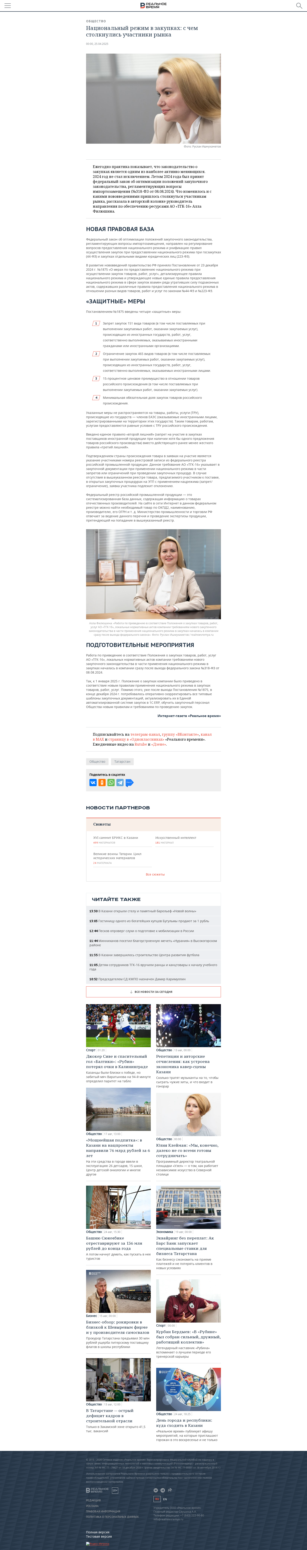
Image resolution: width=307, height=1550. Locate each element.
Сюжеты (102, 824)
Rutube (141, 744)
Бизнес (91, 1316)
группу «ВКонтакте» (180, 734)
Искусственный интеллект (175, 840)
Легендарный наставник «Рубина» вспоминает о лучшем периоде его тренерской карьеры (188, 1344)
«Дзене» (158, 744)
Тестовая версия (99, 1536)
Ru (157, 1499)
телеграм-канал (145, 734)
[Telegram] (120, 782)
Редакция (93, 1500)
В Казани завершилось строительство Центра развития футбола (144, 955)
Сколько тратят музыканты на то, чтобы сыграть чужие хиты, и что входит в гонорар (187, 1071)
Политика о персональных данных (112, 1516)
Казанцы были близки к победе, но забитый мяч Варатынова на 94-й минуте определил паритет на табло (118, 1068)
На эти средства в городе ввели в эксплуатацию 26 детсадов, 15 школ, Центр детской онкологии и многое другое (118, 1156)
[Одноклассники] (102, 782)
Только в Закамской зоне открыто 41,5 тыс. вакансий (115, 1420)
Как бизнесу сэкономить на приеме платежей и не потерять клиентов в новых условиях (185, 1252)
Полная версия (97, 1532)
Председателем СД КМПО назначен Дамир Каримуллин (137, 979)
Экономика (164, 1232)
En (165, 1499)
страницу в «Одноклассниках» (136, 739)
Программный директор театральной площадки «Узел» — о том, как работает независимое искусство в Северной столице (187, 1159)
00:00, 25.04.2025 (97, 44)
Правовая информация (103, 1511)
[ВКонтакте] (93, 782)
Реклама (92, 1506)
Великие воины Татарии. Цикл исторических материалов (117, 858)
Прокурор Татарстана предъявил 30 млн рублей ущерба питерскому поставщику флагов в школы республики (117, 1334)
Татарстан (122, 761)
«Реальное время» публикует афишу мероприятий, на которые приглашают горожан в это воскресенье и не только (187, 1430)
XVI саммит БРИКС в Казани (115, 840)
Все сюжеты (155, 874)
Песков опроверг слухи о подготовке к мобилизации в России (141, 931)
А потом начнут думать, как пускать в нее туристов (118, 1248)
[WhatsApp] (111, 782)
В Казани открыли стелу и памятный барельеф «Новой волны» (142, 911)
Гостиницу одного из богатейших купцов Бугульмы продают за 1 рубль (149, 921)
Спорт (91, 1050)
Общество (96, 21)
